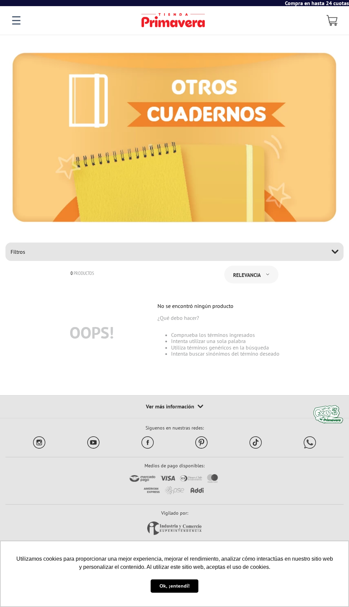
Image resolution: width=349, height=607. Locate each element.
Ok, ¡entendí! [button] (175, 586)
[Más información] (174, 406)
